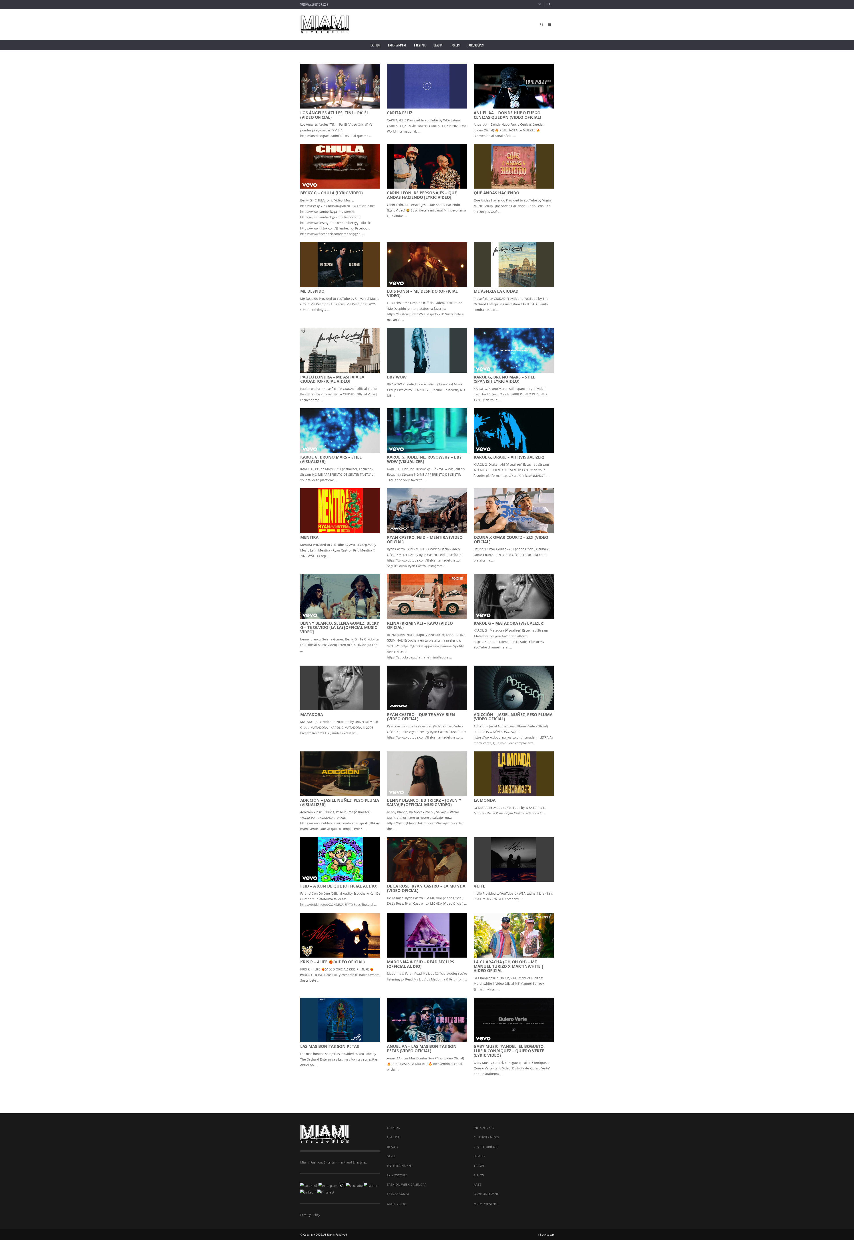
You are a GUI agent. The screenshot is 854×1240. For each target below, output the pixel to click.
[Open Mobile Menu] (550, 24)
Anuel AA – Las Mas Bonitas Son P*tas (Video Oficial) (422, 1048)
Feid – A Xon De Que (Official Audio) (338, 886)
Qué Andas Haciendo (496, 192)
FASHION (393, 1127)
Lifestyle (420, 45)
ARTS (477, 1184)
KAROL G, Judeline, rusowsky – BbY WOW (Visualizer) (424, 459)
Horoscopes (475, 45)
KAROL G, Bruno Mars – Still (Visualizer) (331, 459)
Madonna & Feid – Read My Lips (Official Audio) (420, 964)
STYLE (391, 1156)
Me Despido (312, 291)
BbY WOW (397, 377)
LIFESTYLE (394, 1137)
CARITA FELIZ (399, 112)
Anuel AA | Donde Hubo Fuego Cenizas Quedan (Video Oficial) (507, 115)
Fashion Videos (398, 1194)
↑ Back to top (546, 1234)
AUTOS (479, 1175)
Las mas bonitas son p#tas (329, 1046)
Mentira (309, 537)
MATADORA (311, 714)
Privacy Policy (310, 1215)
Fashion (375, 45)
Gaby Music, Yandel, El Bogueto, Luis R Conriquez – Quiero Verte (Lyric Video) (509, 1051)
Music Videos (397, 1204)
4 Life (479, 886)
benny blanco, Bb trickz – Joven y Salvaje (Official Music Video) (424, 802)
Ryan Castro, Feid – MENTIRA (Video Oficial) (425, 539)
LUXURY (479, 1156)
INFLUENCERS (484, 1127)
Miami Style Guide (427, 1093)
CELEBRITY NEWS (486, 1137)
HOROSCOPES (397, 1175)
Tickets (455, 45)
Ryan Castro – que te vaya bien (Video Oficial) (421, 717)
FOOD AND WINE (486, 1194)
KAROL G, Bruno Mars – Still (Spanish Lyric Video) (504, 379)
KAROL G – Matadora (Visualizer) (509, 623)
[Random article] (539, 4)
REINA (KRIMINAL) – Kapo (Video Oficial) (420, 625)
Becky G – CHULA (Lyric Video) (331, 192)
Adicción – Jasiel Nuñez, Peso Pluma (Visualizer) (339, 802)
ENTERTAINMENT (400, 1166)
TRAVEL (479, 1166)
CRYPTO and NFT (486, 1147)
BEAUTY (393, 1147)
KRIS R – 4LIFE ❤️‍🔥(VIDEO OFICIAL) (332, 961)
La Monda (484, 800)
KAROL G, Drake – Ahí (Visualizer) (509, 457)
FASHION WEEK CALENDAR (407, 1184)
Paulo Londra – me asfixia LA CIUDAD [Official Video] (332, 379)
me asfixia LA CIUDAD (496, 291)
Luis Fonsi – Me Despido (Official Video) (422, 293)
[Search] (549, 4)
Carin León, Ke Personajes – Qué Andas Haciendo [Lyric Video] (422, 195)
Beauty (438, 45)
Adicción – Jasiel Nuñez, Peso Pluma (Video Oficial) (513, 717)
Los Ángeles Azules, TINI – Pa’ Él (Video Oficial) (334, 115)
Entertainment (397, 45)
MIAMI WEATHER (486, 1204)
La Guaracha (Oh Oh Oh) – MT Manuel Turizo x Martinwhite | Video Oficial (509, 966)
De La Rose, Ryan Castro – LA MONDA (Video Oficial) (426, 888)
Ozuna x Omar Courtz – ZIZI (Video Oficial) (511, 539)
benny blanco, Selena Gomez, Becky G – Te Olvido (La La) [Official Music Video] (339, 627)
